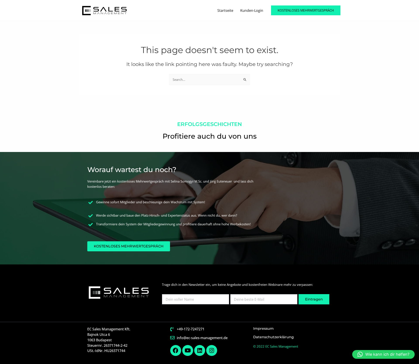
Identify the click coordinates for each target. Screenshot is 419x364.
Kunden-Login (251, 10)
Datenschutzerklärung (273, 337)
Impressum (263, 328)
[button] (305, 10)
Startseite (225, 10)
